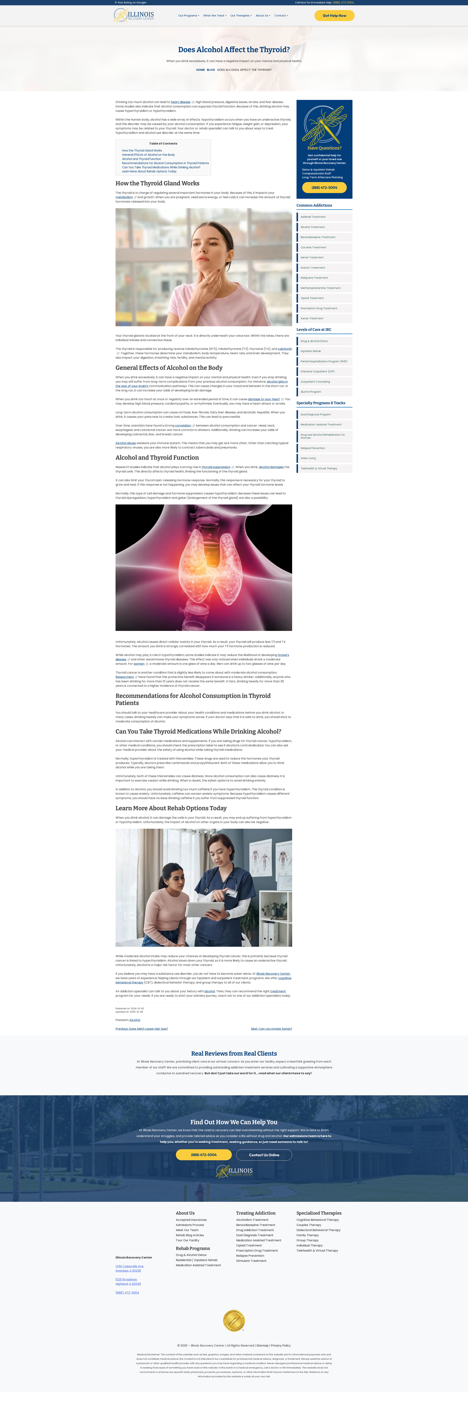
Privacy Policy (281, 1345)
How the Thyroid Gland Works (142, 150)
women (139, 664)
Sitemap (262, 1345)
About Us (262, 15)
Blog (211, 70)
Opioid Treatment (312, 298)
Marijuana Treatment (314, 278)
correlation (183, 425)
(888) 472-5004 (343, 2)
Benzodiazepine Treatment (318, 237)
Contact (280, 15)
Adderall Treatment (313, 217)
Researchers (125, 677)
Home (200, 70)
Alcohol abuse (126, 443)
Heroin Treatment (312, 257)
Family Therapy (308, 1235)
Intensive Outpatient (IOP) (318, 371)
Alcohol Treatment (313, 227)
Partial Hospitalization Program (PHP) (324, 361)
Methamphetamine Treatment (321, 288)
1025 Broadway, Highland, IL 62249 (128, 1281)
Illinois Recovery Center (273, 974)
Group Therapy (308, 1240)
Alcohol (134, 1020)
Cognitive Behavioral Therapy (318, 1220)
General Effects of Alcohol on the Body (148, 155)
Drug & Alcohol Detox (314, 341)
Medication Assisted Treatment (198, 1265)
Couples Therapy (309, 1225)
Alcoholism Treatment (252, 1220)
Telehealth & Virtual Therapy (319, 468)
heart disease (180, 102)
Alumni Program (311, 392)
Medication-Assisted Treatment (321, 424)
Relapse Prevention (313, 448)
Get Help (334, 15)
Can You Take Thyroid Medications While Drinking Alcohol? (161, 167)
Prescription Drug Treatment (319, 308)
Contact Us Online (264, 1155)
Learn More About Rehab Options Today (149, 171)
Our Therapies (240, 15)
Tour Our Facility (187, 1240)
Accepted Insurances (191, 1220)
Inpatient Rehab (311, 351)
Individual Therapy (310, 1245)
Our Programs (187, 15)
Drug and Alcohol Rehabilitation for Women (323, 436)
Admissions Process (190, 1225)
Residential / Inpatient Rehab (197, 1260)
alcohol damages (271, 467)
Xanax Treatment (312, 318)
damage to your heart (264, 399)
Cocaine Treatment (313, 247)
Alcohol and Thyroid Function (141, 159)
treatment (278, 991)
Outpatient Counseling (315, 382)
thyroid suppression (216, 467)
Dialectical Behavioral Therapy (319, 1230)
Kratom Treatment (313, 268)
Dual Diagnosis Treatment (254, 1235)
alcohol (209, 991)
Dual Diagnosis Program (316, 414)
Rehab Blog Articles (190, 1235)
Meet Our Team (187, 1230)
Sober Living (308, 458)
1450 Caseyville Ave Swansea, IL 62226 (130, 1268)
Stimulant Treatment (251, 1261)
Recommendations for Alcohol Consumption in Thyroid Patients (165, 163)
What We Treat (213, 15)
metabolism (124, 197)
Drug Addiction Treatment (255, 1230)
